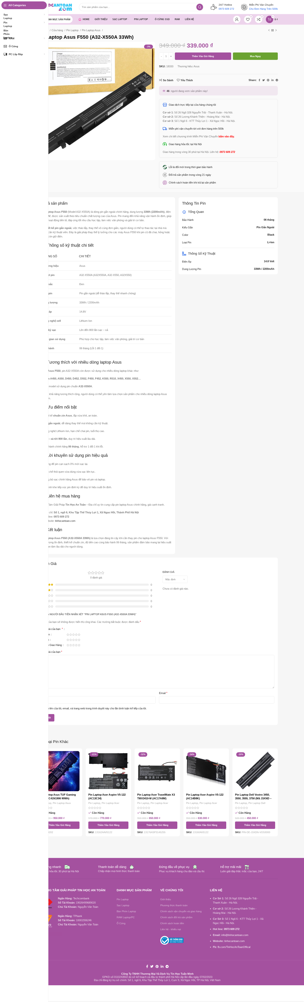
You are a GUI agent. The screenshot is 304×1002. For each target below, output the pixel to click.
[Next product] (276, 30)
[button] (59, 825)
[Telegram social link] (277, 80)
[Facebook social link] (259, 80)
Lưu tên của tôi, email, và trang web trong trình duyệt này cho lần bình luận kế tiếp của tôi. (95, 708)
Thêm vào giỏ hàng (203, 56)
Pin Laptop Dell (256, 803)
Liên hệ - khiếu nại (170, 929)
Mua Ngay (255, 56)
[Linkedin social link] (272, 80)
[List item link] (218, 175)
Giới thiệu (165, 899)
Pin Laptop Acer (110, 803)
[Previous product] (269, 30)
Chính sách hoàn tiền (172, 923)
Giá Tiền (45, 634)
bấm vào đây (226, 136)
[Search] (199, 7)
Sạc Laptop (123, 905)
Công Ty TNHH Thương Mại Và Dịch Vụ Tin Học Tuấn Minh (157, 973)
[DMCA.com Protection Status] (51, 933)
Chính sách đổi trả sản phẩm (176, 917)
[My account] (236, 19)
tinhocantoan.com (234, 940)
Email (163, 693)
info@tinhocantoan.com (234, 934)
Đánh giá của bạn (51, 629)
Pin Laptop (72, 30)
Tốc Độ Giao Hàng (51, 645)
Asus (197, 66)
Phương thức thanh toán (174, 905)
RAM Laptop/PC (126, 917)
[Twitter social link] (263, 80)
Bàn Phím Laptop (126, 911)
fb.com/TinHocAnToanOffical (234, 946)
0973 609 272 (231, 929)
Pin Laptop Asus (91, 30)
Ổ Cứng (121, 923)
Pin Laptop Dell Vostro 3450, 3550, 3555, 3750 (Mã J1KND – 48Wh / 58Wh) (253, 798)
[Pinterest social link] (268, 80)
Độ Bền (45, 639)
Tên (43, 693)
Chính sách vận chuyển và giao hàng (181, 911)
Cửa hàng (58, 30)
